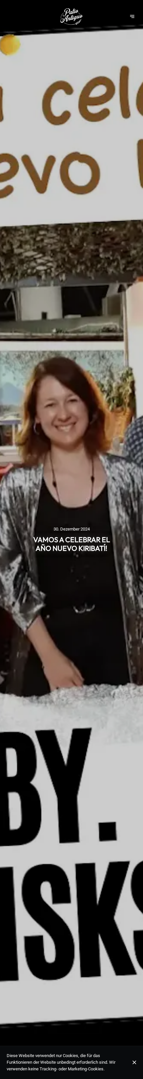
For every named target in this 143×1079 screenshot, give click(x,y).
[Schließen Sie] (134, 1062)
